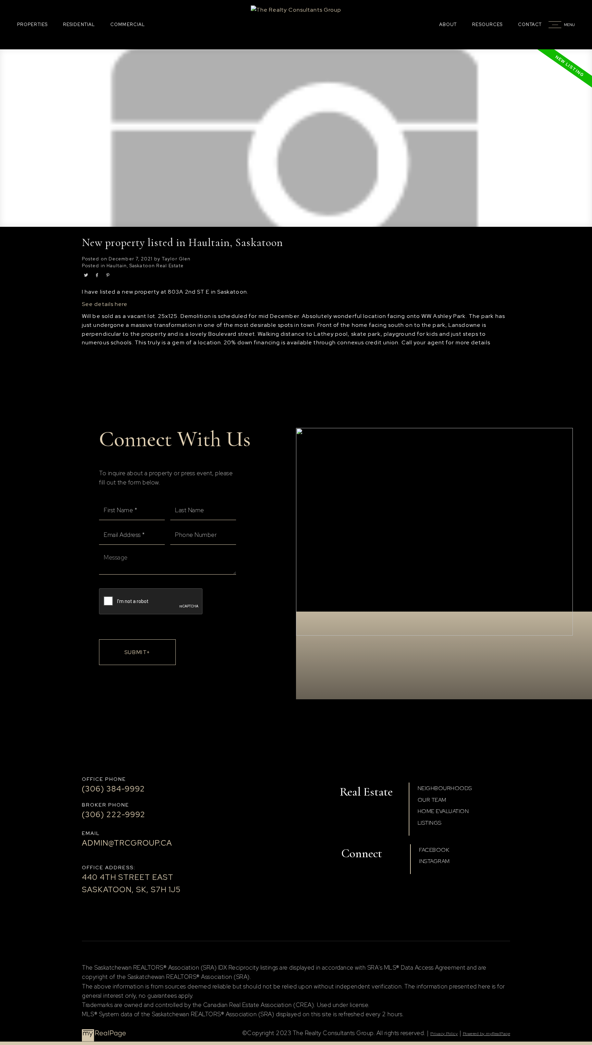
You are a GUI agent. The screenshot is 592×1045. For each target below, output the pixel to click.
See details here (105, 304)
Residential (79, 24)
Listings (430, 822)
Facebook (434, 849)
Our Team (432, 799)
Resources (487, 24)
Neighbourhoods (445, 788)
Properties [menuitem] (32, 24)
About (448, 24)
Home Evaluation (443, 811)
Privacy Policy (444, 1033)
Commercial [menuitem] (127, 24)
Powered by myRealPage (486, 1033)
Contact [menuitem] (530, 24)
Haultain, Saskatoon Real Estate (145, 265)
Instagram (434, 861)
